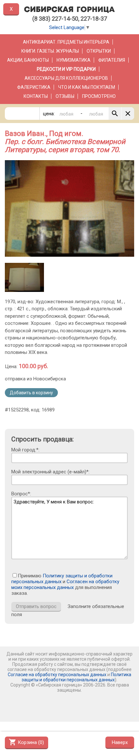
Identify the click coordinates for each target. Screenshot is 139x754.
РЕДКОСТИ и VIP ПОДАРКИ (66, 69)
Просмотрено (99, 96)
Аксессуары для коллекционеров (66, 78)
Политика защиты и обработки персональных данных (76, 677)
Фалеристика (33, 87)
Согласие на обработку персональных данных (57, 674)
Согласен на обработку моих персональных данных (65, 584)
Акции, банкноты (28, 60)
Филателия (111, 60)
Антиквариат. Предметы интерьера (66, 42)
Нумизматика (74, 60)
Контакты (36, 96)
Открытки (99, 51)
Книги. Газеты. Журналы (50, 51)
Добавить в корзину (31, 392)
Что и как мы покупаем (86, 87)
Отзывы (65, 96)
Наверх (120, 742)
